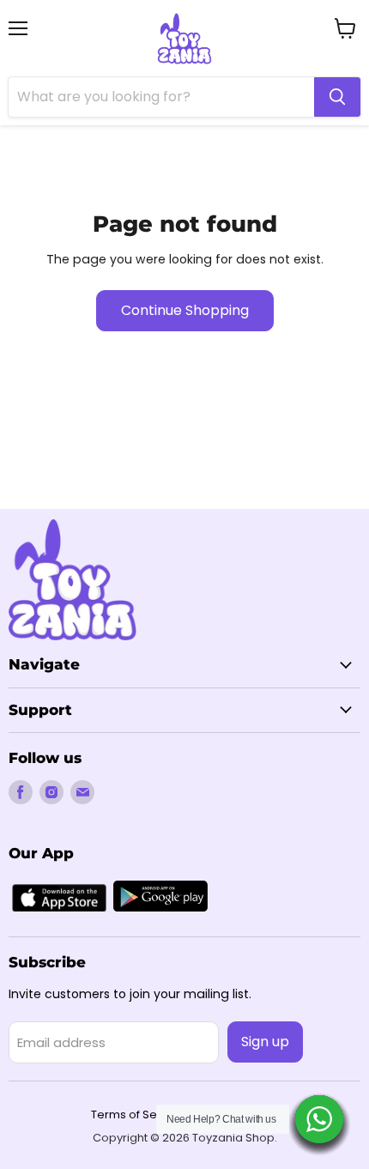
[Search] (337, 97)
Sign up (265, 1041)
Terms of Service (137, 1114)
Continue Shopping (185, 310)
